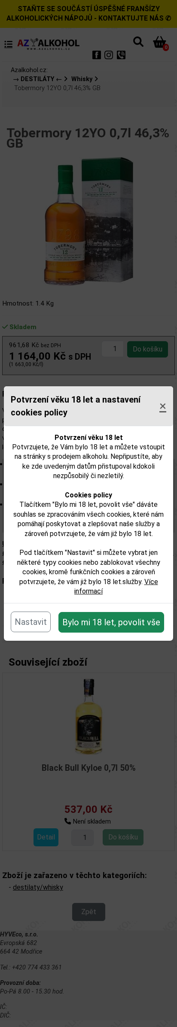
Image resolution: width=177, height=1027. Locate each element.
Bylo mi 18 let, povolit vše (111, 622)
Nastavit (31, 622)
